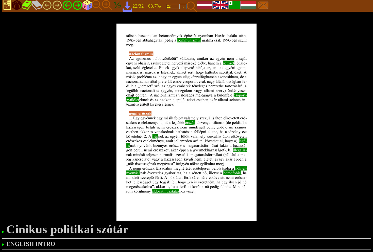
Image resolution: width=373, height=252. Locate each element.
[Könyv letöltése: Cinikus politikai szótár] (127, 6)
